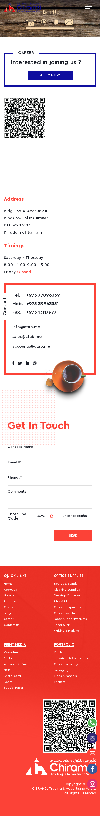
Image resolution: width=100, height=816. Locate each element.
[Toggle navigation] (88, 7)
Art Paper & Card (15, 664)
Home (8, 583)
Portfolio (10, 601)
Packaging (61, 670)
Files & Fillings (64, 601)
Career (8, 618)
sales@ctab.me (27, 337)
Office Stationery (66, 664)
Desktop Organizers (68, 595)
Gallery (9, 595)
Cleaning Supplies (67, 589)
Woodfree (11, 652)
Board (8, 681)
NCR (7, 670)
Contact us (11, 624)
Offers (8, 607)
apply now (50, 75)
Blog (7, 613)
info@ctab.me (26, 327)
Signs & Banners (65, 675)
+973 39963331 (35, 303)
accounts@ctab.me (31, 346)
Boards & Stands (65, 583)
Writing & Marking (66, 630)
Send (73, 535)
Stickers (59, 681)
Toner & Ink (62, 624)
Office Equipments (67, 607)
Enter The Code (17, 516)
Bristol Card (12, 675)
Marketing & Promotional (71, 658)
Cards (58, 652)
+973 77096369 (36, 295)
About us (10, 589)
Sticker (9, 658)
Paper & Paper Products (70, 618)
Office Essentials (66, 613)
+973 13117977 (34, 312)
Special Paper (13, 687)
